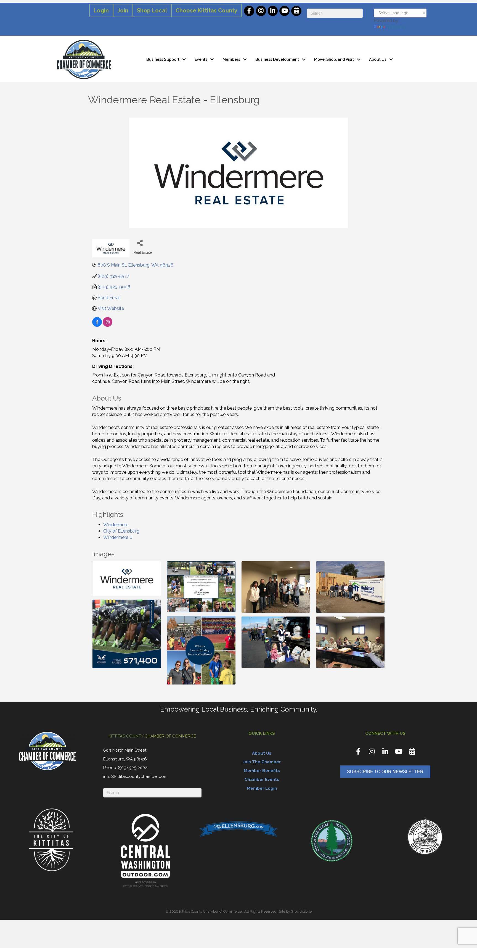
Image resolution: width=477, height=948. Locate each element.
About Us (377, 59)
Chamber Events (262, 779)
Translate (395, 27)
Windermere (115, 524)
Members (231, 59)
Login (101, 10)
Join (122, 10)
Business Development (277, 59)
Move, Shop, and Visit (334, 59)
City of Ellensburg (121, 531)
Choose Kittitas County (206, 10)
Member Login (262, 788)
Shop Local (152, 10)
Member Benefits (262, 770)
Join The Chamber (262, 761)
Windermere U (117, 537)
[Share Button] (140, 242)
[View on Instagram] (107, 325)
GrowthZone (301, 911)
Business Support (162, 59)
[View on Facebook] (97, 325)
